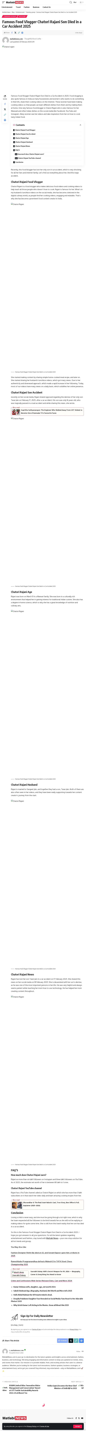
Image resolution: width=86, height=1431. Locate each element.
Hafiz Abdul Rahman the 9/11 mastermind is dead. (32, 1295)
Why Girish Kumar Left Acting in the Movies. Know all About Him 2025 (41, 1305)
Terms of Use (44, 1426)
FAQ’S (17, 150)
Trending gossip (10, 16)
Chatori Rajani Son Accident (25, 134)
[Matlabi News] (15, 2)
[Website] (83, 1351)
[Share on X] (15, 32)
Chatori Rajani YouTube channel (29, 158)
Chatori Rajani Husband (24, 142)
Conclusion (19, 162)
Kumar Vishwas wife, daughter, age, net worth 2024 (34, 1287)
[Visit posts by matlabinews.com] (5, 40)
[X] (78, 1418)
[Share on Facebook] (11, 32)
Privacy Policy (32, 1426)
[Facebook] (76, 1418)
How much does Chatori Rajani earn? (31, 154)
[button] (77, 1426)
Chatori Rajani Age (22, 138)
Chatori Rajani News (22, 146)
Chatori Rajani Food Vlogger (25, 130)
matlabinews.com (16, 39)
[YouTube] (82, 1418)
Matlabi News (52, 1238)
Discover (22, 16)
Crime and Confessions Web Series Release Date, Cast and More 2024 (41, 1281)
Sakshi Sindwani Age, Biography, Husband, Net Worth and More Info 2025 (42, 1291)
